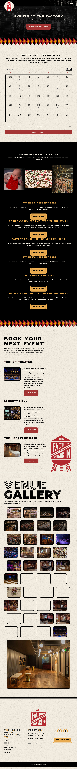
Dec (9, 126)
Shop (6, 745)
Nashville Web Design (36, 764)
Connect (8, 752)
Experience (10, 747)
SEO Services (43, 764)
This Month (39, 126)
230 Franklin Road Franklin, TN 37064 (36, 734)
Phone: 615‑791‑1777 (35, 738)
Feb (70, 126)
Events (7, 750)
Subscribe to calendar (37, 132)
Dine (6, 743)
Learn (7, 741)
